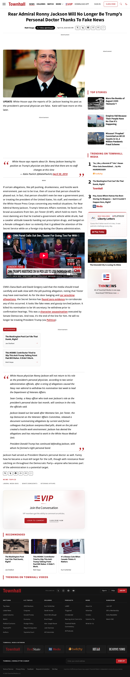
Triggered (68, 610)
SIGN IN (97, 4)
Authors (5, 632)
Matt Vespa (29, 27)
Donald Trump (29, 615)
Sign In (104, 591)
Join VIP (122, 591)
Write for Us (90, 623)
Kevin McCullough (50, 615)
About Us (89, 606)
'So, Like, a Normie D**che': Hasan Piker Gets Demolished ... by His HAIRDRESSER (108, 166)
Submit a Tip (90, 619)
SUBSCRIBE (111, 4)
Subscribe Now (56, 520)
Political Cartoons (9, 623)
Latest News (7, 610)
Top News (6, 606)
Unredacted (69, 615)
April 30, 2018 (60, 173)
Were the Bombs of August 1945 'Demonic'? (115, 101)
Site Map (55, 669)
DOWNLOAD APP (82, 4)
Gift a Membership (112, 610)
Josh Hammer (49, 628)
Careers (88, 615)
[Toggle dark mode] (126, 4)
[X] (58, 591)
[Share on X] (78, 28)
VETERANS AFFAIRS (48, 483)
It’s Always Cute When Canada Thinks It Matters (70, 559)
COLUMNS (41, 4)
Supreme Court (29, 632)
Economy (27, 619)
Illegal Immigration (30, 628)
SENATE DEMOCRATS (29, 483)
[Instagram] (63, 591)
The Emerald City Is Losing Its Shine (105, 265)
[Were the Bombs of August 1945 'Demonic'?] (96, 103)
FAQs (113, 591)
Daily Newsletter (111, 615)
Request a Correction (43, 669)
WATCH (50, 4)
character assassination (54, 311)
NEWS (32, 4)
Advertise (89, 610)
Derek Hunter (48, 610)
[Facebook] (68, 591)
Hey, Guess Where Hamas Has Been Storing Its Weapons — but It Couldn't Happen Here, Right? (109, 199)
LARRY (67, 606)
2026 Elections (28, 606)
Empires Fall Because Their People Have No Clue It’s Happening (116, 120)
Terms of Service (8, 669)
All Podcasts (69, 631)
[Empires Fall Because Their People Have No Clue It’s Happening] (96, 121)
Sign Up (121, 661)
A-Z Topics (28, 600)
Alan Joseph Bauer (50, 623)
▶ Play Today (98, 231)
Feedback (30, 669)
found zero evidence (53, 299)
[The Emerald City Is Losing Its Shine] (107, 250)
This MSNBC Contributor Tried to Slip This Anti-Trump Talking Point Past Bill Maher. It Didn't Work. (43, 561)
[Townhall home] (12, 590)
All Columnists (49, 632)
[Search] (121, 4)
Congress (27, 610)
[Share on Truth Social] (83, 28)
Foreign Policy (28, 623)
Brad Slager (48, 619)
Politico (51, 319)
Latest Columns (8, 615)
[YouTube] (73, 591)
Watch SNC (110, 619)
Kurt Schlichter (66, 570)
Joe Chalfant (9, 570)
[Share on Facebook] (88, 28)
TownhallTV (7, 628)
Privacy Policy (20, 669)
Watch (5, 619)
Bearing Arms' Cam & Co (73, 619)
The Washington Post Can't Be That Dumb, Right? (14, 559)
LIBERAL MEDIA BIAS (11, 483)
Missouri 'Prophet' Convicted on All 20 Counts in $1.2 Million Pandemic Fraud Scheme (115, 139)
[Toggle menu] (4, 4)
